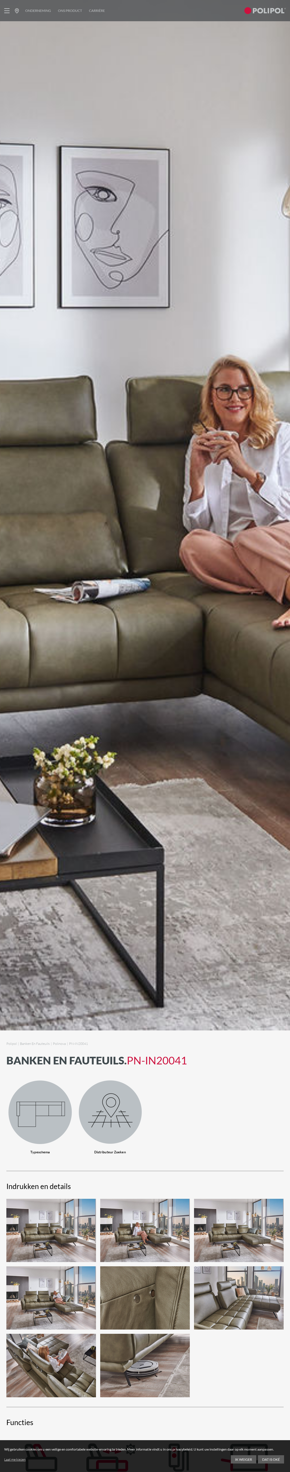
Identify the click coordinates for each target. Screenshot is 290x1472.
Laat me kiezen (15, 1459)
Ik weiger (243, 1459)
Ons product (70, 10)
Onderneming (38, 10)
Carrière (97, 10)
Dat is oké (271, 1459)
